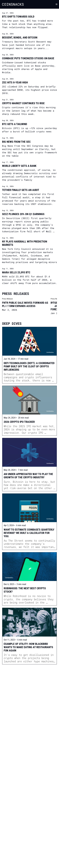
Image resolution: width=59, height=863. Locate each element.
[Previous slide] (6, 305)
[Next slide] (52, 305)
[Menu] (56, 4)
